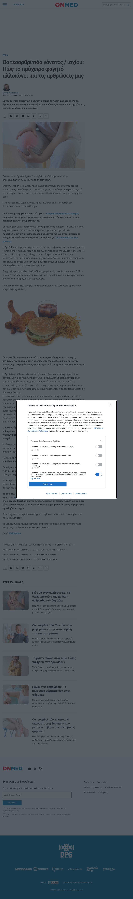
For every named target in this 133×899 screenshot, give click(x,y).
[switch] (98, 446)
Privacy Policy (81, 493)
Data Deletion (51, 493)
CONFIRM (48, 484)
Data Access (66, 493)
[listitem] (66, 441)
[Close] (111, 405)
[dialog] (66, 449)
